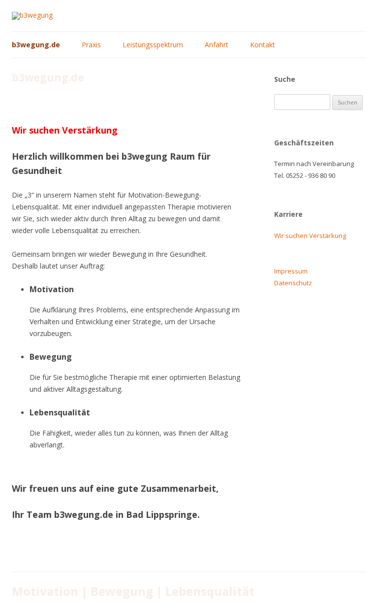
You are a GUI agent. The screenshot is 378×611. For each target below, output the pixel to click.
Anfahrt (216, 44)
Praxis (91, 44)
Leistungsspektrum (153, 44)
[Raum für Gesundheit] (32, 15)
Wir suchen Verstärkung (310, 235)
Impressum (291, 271)
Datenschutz (293, 282)
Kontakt (262, 44)
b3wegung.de (36, 44)
